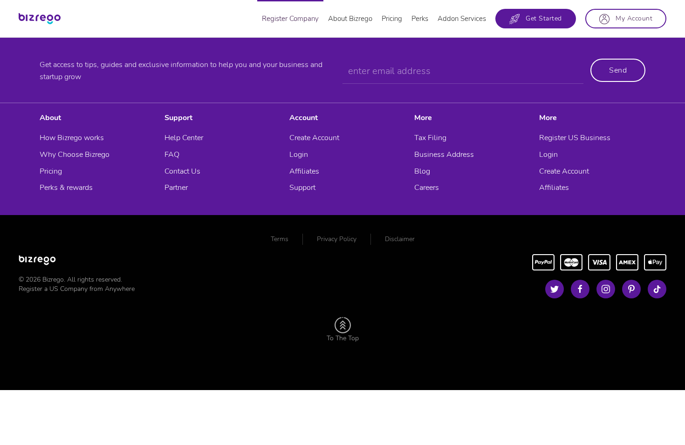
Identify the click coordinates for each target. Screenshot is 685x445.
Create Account (314, 138)
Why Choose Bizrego (75, 154)
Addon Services (462, 18)
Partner (176, 187)
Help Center (183, 138)
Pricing (392, 18)
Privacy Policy (336, 239)
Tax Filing (430, 138)
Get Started (541, 18)
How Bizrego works (72, 138)
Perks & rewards (66, 187)
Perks (419, 18)
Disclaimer (400, 239)
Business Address (444, 154)
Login (298, 154)
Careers (426, 187)
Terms (279, 239)
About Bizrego (350, 18)
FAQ (171, 154)
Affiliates (304, 171)
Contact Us (182, 171)
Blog (422, 171)
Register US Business (574, 138)
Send (618, 70)
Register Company (290, 18)
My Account (631, 18)
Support (302, 187)
